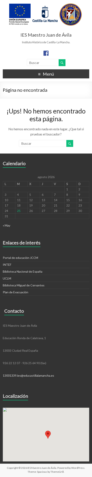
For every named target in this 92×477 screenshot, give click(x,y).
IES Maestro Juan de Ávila (46, 34)
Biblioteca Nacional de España (22, 271)
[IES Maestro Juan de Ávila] (45, 5)
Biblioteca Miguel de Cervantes (24, 285)
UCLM (7, 278)
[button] (47, 434)
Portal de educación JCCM (20, 257)
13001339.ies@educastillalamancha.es (28, 375)
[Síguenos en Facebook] (46, 53)
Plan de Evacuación (15, 292)
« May (6, 225)
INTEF (7, 264)
